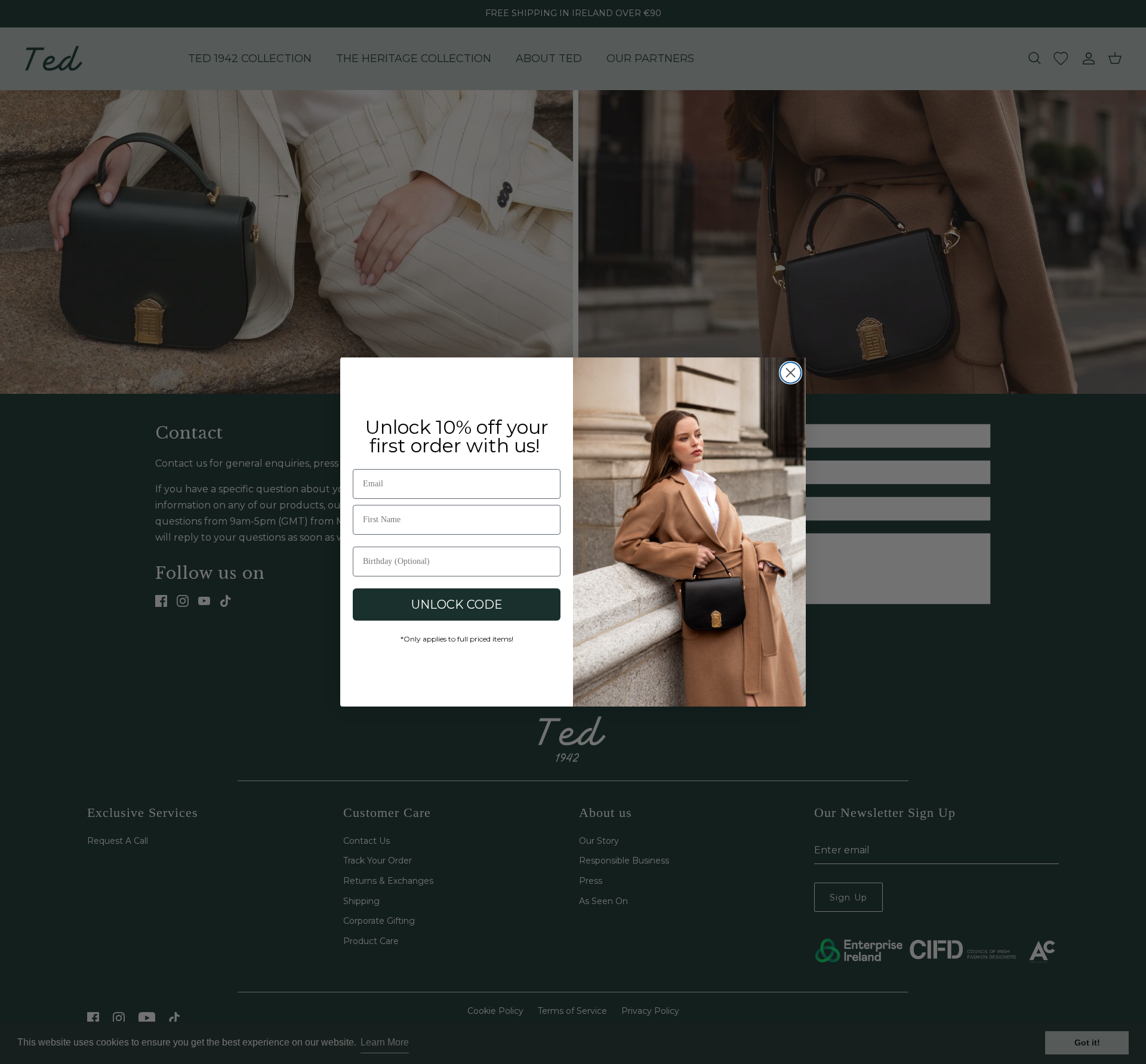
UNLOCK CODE (457, 604)
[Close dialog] (790, 372)
